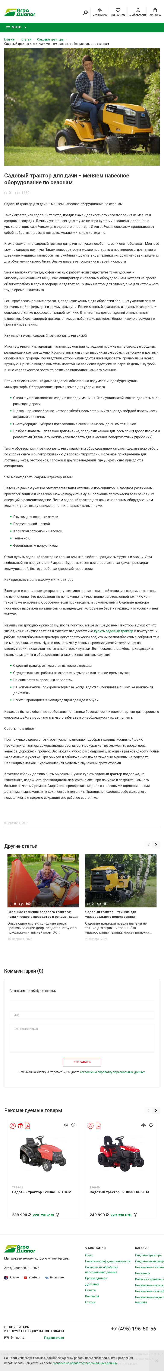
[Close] (156, 1360)
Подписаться (54, 1337)
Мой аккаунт (137, 15)
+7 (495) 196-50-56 (133, 1329)
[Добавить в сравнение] (66, 1125)
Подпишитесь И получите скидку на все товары (34, 1329)
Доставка (92, 1284)
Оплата (90, 1290)
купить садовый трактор (113, 631)
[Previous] (148, 844)
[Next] (156, 844)
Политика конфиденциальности (107, 1261)
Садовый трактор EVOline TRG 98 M (119, 1192)
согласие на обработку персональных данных (85, 1363)
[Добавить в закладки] (73, 1125)
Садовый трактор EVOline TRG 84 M (41, 1192)
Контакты (92, 1296)
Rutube (14, 1277)
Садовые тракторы (148, 1255)
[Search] (85, 13)
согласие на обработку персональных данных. (112, 1072)
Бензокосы (143, 1273)
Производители (96, 1278)
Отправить (82, 1062)
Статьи (90, 1302)
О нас (89, 1255)
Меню (16, 27)
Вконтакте (57, 1277)
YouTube (34, 1277)
